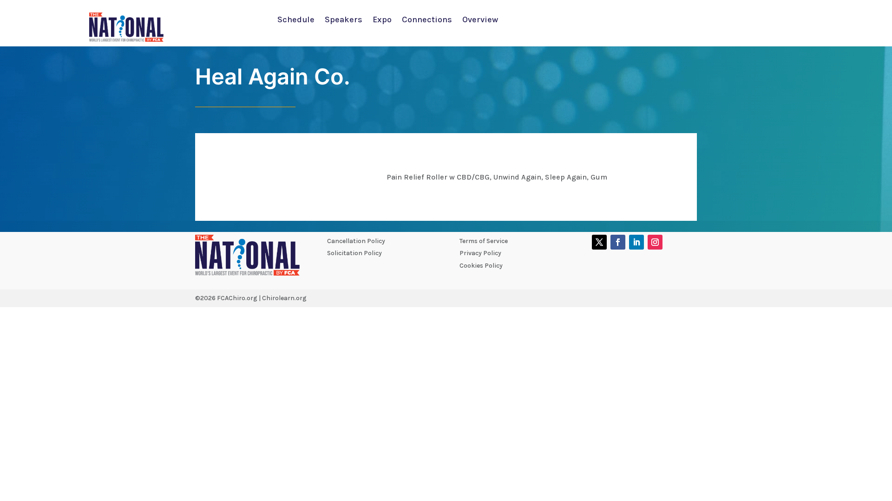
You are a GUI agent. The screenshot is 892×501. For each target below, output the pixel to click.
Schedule (296, 20)
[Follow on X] (599, 242)
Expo (382, 20)
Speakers (343, 20)
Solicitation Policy (354, 253)
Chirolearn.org (284, 298)
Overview (480, 20)
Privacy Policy (480, 253)
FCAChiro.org (237, 298)
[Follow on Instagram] (655, 242)
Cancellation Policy (356, 241)
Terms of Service (483, 241)
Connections (427, 20)
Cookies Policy (481, 266)
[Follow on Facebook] (617, 242)
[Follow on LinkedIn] (636, 242)
